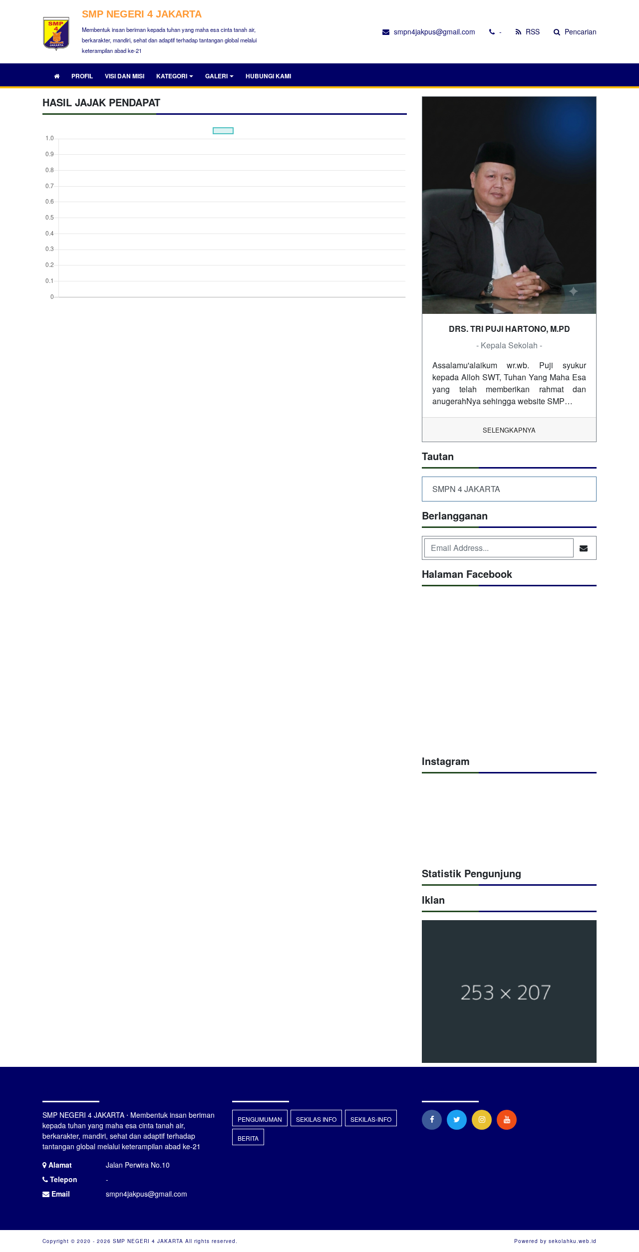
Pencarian (580, 31)
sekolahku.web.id (573, 1241)
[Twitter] (459, 1119)
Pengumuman (260, 1119)
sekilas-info (370, 1119)
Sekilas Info (316, 1119)
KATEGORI (171, 75)
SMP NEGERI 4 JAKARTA (147, 1241)
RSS (532, 31)
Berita (248, 1138)
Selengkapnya (509, 430)
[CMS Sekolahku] (509, 992)
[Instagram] (484, 1119)
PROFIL (82, 75)
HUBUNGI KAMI (268, 75)
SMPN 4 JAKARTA (466, 489)
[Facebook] (434, 1119)
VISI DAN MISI (124, 75)
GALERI (216, 75)
